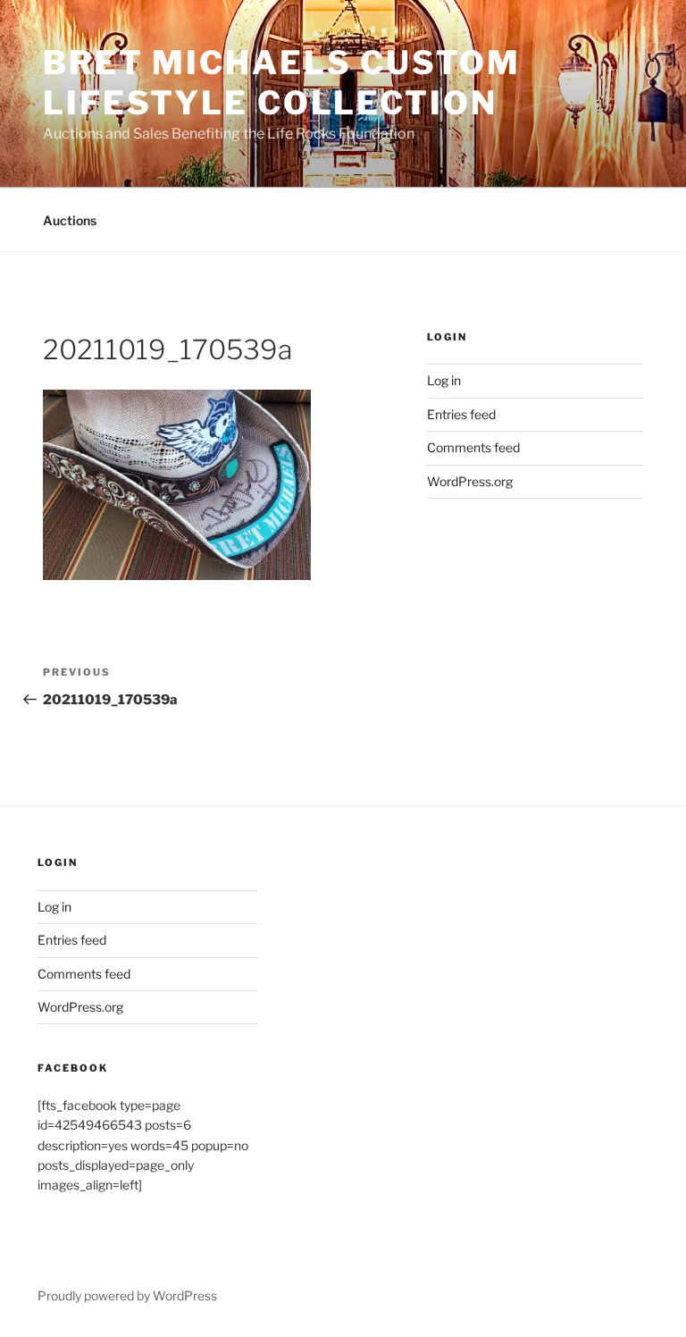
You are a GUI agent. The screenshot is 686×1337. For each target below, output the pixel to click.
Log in (444, 380)
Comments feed (473, 447)
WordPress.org (470, 481)
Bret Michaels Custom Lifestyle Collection (282, 82)
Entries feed (461, 414)
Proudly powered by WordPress (127, 1295)
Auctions (69, 220)
